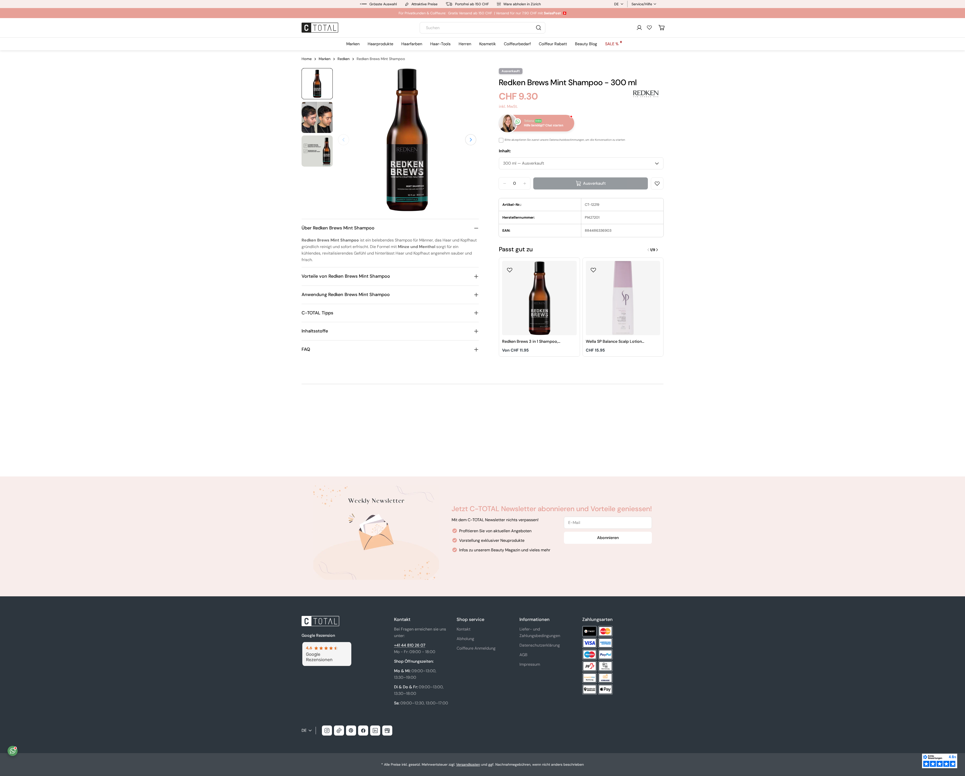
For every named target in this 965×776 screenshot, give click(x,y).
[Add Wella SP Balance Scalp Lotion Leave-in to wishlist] (593, 268)
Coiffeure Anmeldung (476, 648)
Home (307, 59)
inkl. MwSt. (508, 106)
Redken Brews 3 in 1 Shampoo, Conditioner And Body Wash (530, 341)
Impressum (529, 664)
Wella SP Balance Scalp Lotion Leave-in (614, 341)
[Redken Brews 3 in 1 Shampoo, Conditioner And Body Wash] (539, 298)
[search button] (539, 28)
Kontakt (463, 629)
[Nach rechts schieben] (470, 139)
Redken (343, 59)
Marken (324, 59)
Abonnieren (608, 537)
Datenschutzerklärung (539, 645)
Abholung (465, 638)
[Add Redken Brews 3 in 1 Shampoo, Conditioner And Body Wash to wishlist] (510, 268)
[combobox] (482, 27)
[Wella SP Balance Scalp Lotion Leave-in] (623, 298)
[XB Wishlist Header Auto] (649, 27)
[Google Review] (326, 645)
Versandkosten (468, 764)
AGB (523, 654)
